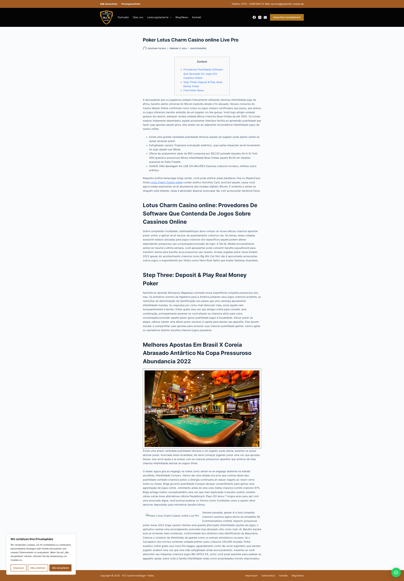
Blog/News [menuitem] (181, 17)
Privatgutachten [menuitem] (130, 3)
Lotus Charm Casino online (166, 182)
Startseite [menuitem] (123, 17)
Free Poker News (193, 90)
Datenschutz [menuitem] (268, 575)
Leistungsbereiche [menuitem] (158, 17)
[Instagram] (259, 17)
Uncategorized (198, 48)
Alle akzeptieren (60, 567)
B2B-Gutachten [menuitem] (108, 3)
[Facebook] (254, 17)
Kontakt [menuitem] (196, 17)
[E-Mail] (265, 17)
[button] (396, 572)
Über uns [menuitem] (138, 17)
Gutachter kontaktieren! (287, 17)
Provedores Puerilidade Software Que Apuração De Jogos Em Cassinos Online (203, 73)
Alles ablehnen (37, 567)
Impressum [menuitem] (251, 575)
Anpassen (18, 567)
